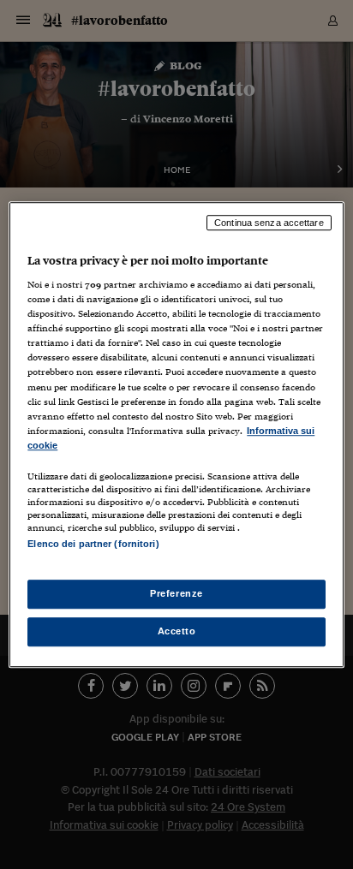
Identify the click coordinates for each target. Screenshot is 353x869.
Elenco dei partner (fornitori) (93, 544)
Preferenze (176, 593)
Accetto (177, 631)
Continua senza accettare (269, 222)
